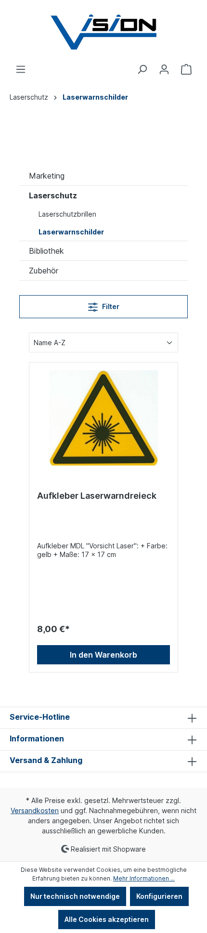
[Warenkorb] (186, 69)
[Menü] (21, 69)
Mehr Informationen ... (144, 878)
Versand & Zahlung (46, 760)
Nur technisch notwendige (75, 896)
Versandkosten (35, 810)
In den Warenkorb (103, 655)
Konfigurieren (159, 896)
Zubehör (43, 270)
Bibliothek (46, 251)
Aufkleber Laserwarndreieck (96, 496)
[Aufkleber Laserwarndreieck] (103, 418)
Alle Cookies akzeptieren (107, 919)
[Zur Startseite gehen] (103, 32)
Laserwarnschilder (71, 232)
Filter (110, 306)
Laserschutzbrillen (67, 214)
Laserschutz (53, 195)
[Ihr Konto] (164, 69)
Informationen (37, 738)
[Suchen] (142, 69)
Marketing (47, 176)
